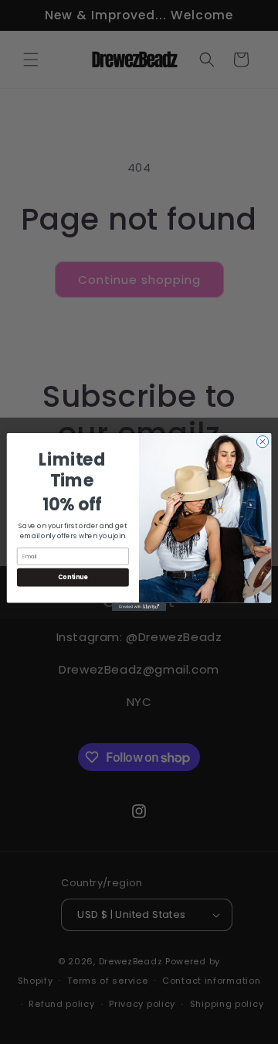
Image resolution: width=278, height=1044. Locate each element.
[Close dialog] (262, 441)
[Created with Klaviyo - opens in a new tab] (139, 606)
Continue (72, 577)
